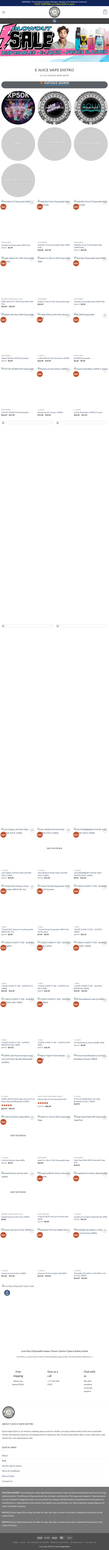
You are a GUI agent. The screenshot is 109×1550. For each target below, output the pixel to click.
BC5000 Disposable (82, 358)
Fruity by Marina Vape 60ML (13, 1160)
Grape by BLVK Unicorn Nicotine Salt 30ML (53, 1217)
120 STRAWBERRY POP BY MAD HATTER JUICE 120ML (88, 874)
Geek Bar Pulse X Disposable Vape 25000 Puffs (88, 246)
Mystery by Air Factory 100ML (50, 412)
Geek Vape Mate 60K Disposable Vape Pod (89, 1161)
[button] (3, 12)
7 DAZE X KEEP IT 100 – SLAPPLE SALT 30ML (54, 1043)
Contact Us (7, 1481)
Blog (4, 1460)
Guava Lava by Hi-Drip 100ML (13, 1273)
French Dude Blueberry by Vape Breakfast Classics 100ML (87, 1100)
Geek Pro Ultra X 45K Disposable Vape (53, 301)
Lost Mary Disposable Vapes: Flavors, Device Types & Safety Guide (54, 1351)
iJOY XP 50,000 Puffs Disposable (14, 412)
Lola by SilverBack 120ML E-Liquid (88, 412)
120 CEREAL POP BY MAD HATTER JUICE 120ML (16, 874)
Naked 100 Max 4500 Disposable (14, 358)
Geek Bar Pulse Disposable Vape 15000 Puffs (54, 246)
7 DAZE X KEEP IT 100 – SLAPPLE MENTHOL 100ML (88, 987)
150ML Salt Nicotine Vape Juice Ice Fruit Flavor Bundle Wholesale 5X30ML (18, 1100)
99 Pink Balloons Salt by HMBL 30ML (89, 1042)
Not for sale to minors (12, 1465)
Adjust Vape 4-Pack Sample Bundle (52, 1099)
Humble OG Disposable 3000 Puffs (15, 245)
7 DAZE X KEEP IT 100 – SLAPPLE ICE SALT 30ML (53, 987)
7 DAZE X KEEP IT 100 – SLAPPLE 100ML (88, 930)
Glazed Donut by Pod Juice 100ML (15, 1217)
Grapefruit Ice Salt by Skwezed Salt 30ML (90, 1217)
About (5, 1455)
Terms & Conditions (11, 1471)
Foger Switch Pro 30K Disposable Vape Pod (17, 302)
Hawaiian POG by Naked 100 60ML (52, 1273)
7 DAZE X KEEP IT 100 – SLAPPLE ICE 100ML (17, 987)
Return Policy (8, 1476)
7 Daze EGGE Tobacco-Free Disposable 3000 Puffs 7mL (17, 930)
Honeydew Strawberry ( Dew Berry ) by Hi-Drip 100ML (90, 1274)
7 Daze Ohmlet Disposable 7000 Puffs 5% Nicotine (53, 930)
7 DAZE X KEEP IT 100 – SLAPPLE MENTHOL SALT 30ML (15, 1043)
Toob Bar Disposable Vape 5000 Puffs (89, 301)
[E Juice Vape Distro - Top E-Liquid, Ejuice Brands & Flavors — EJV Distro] (54, 12)
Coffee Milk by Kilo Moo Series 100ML (53, 358)
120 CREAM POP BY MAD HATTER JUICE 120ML (52, 874)
